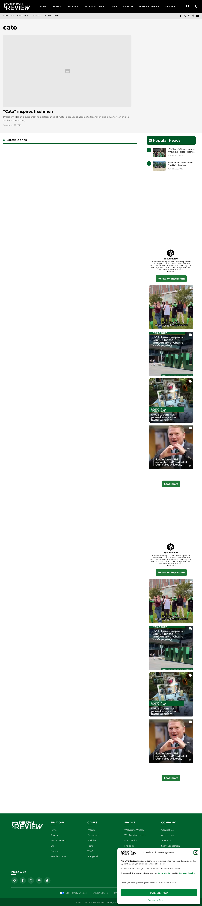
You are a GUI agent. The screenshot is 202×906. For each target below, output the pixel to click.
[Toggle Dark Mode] (196, 6)
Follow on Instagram (171, 278)
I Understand (159, 892)
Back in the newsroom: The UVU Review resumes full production (181, 164)
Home (43, 6)
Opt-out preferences (157, 900)
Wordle (91, 829)
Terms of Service (100, 893)
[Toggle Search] (188, 6)
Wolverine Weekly (134, 829)
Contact (37, 16)
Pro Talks (129, 845)
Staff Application (170, 845)
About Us (8, 16)
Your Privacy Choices (76, 893)
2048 (90, 851)
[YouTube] (197, 16)
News (56, 6)
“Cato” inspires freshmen (28, 111)
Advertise (23, 16)
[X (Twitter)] (184, 16)
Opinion (128, 6)
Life (112, 6)
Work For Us (52, 16)
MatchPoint (130, 840)
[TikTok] (193, 16)
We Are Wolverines (134, 835)
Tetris (90, 845)
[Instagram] (189, 16)
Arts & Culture (93, 6)
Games (169, 6)
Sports (72, 6)
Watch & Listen (148, 6)
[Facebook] (180, 16)
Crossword (93, 835)
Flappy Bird (93, 856)
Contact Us (167, 829)
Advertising (167, 835)
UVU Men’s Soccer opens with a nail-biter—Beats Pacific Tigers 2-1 (181, 150)
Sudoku (91, 840)
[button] (195, 852)
